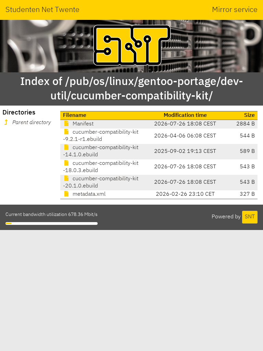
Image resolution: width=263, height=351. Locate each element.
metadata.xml (88, 194)
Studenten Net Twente (42, 10)
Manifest (82, 124)
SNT (250, 217)
